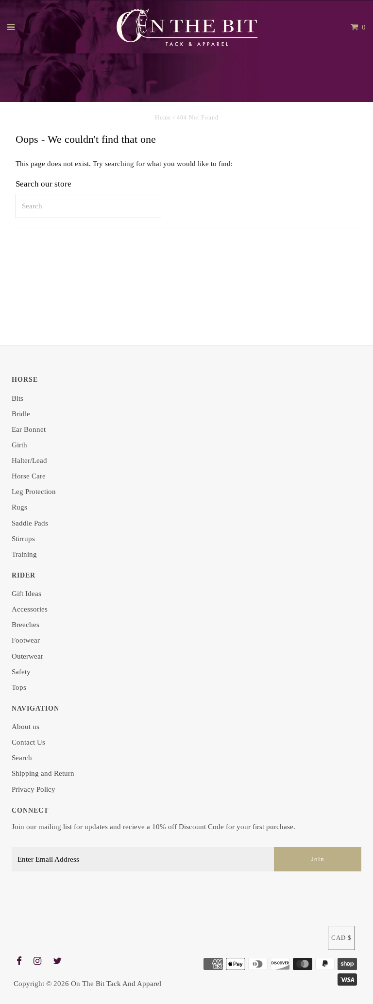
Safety (21, 672)
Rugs (19, 507)
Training (24, 554)
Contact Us (28, 742)
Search (22, 758)
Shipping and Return (43, 773)
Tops (19, 687)
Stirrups (23, 539)
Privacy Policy (33, 789)
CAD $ (341, 937)
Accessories (30, 609)
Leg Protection (34, 491)
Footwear (26, 640)
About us (25, 727)
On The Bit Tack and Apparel (116, 983)
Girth (19, 445)
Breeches (25, 625)
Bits (17, 398)
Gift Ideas (26, 593)
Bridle (21, 414)
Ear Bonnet (29, 429)
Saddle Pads (30, 523)
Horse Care (29, 476)
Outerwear (27, 656)
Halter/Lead (29, 460)
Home (163, 117)
